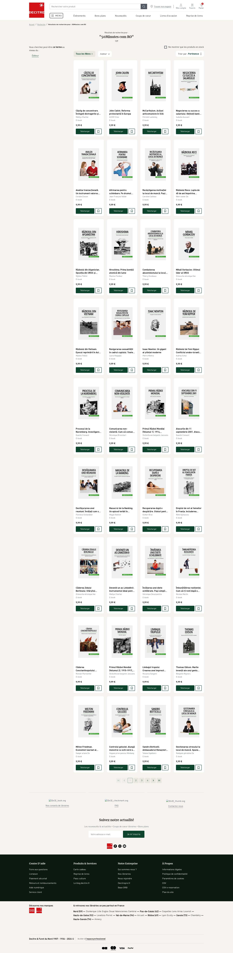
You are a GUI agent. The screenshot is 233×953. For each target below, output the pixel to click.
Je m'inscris (133, 834)
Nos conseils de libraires (57, 805)
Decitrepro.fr (124, 883)
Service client (35, 892)
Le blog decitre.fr (81, 883)
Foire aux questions (38, 869)
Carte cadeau (79, 869)
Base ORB (122, 887)
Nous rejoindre (125, 878)
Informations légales (172, 869)
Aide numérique (36, 887)
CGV (164, 883)
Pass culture (79, 878)
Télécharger (85, 131)
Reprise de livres (81, 873)
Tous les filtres (83, 54)
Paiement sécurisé (38, 878)
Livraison (33, 873)
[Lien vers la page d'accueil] (36, 10)
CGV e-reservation (170, 887)
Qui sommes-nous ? (127, 869)
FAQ (116, 805)
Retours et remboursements (42, 883)
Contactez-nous (175, 806)
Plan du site (168, 892)
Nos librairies (124, 873)
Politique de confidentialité (174, 873)
